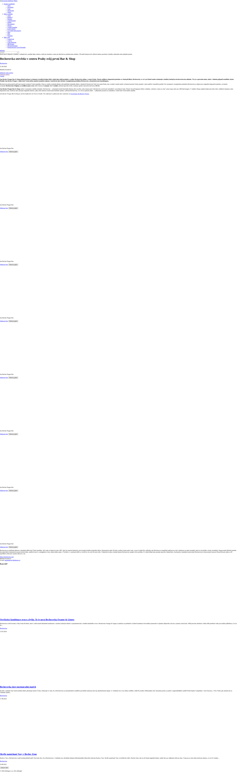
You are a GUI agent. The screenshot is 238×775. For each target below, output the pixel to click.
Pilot (8, 32)
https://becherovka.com (7, 557)
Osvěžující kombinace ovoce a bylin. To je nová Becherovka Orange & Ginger (37, 619)
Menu (15, 1)
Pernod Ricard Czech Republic (16, 47)
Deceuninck (11, 24)
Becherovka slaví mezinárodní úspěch (18, 687)
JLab (8, 9)
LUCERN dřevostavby (14, 30)
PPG (8, 34)
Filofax (9, 25)
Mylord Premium (12, 46)
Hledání (2, 50)
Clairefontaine (11, 20)
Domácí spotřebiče (9, 4)
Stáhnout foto (4, 151)
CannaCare (10, 39)
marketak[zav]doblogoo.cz (12, 560)
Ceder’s (9, 41)
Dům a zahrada (8, 14)
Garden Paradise (12, 27)
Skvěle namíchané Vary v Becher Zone (18, 754)
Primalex (10, 36)
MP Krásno (10, 44)
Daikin (9, 22)
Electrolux (10, 7)
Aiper (9, 15)
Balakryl (9, 17)
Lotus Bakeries (11, 42)
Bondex (9, 19)
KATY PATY (11, 29)
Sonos (9, 12)
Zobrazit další (4, 767)
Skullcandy (10, 10)
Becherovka (3, 63)
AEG (9, 5)
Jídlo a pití (7, 37)
